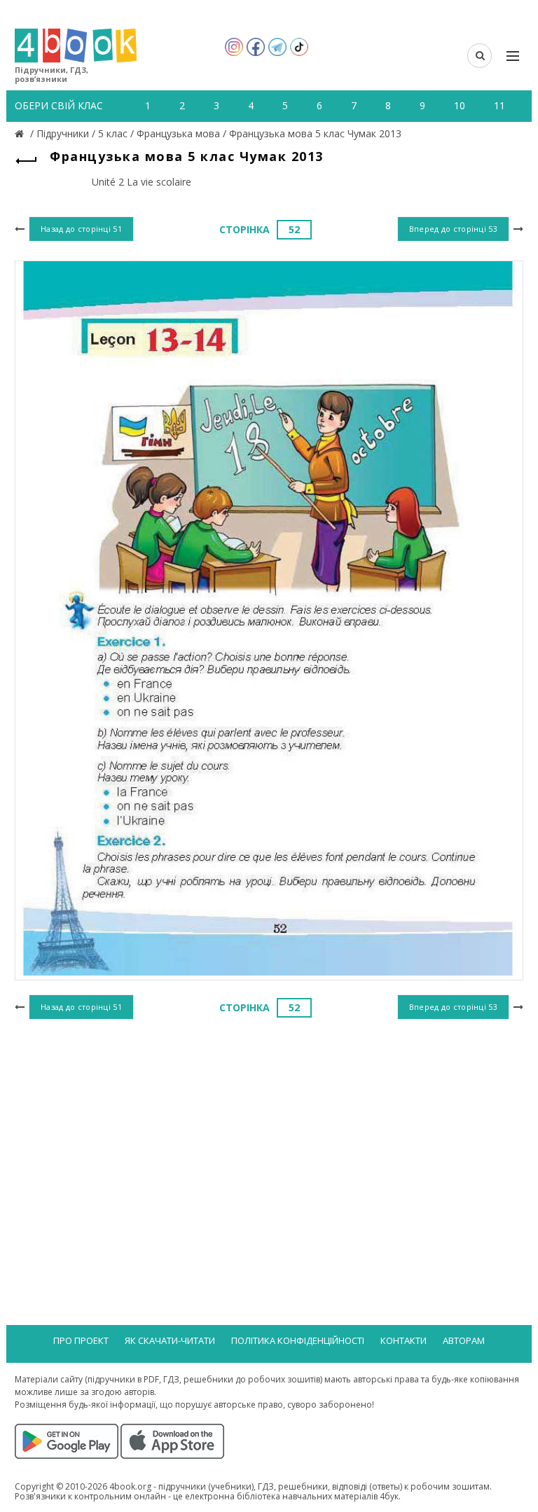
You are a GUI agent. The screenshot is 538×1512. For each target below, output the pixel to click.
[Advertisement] (269, 1138)
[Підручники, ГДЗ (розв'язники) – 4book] (21, 133)
